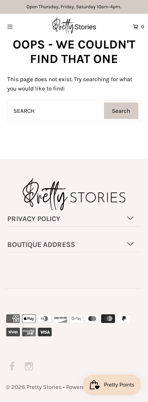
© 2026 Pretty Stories (34, 386)
